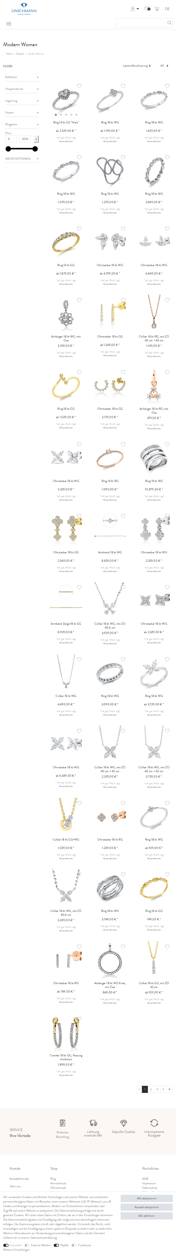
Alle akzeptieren (146, 1198)
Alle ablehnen (146, 1216)
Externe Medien (41, 1245)
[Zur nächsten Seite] (163, 1089)
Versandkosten (66, 141)
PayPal (64, 1245)
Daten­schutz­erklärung (43, 1238)
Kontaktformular (19, 1179)
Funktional (84, 1245)
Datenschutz (149, 1188)
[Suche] (168, 22)
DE (167, 9)
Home (9, 53)
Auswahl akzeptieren (147, 1207)
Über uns (15, 1186)
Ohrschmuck (58, 1188)
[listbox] (66, 99)
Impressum (149, 1183)
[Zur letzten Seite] (169, 1089)
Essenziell (15, 1245)
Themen (20, 53)
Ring (53, 1179)
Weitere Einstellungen (16, 1250)
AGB (145, 1179)
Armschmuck (58, 1183)
